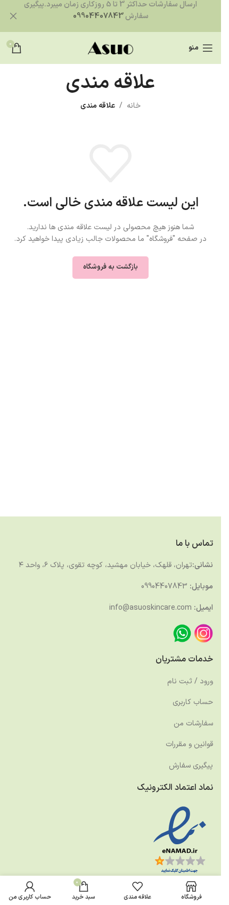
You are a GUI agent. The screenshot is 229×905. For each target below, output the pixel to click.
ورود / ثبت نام (190, 681)
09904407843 (98, 16)
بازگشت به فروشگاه (110, 267)
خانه (134, 105)
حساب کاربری (193, 702)
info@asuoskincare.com (150, 607)
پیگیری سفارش (191, 765)
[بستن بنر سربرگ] (13, 16)
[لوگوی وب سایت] (110, 47)
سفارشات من (193, 723)
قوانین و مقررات (189, 744)
